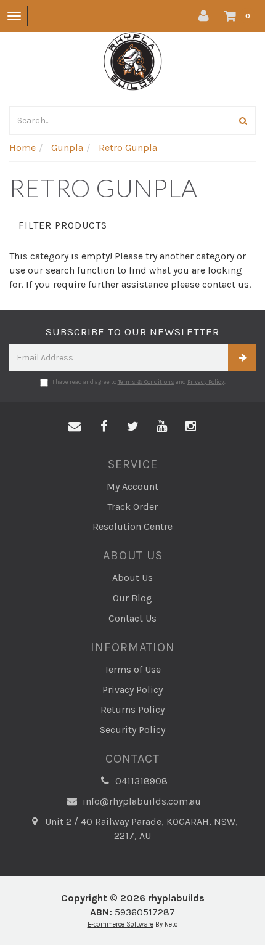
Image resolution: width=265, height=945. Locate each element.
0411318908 (140, 781)
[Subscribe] (242, 357)
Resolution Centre (132, 526)
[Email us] (74, 427)
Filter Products (62, 225)
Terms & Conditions (146, 382)
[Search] (243, 120)
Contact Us (132, 618)
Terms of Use (132, 669)
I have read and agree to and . (139, 382)
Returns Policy (132, 709)
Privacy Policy (205, 382)
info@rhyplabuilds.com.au (140, 801)
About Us (132, 577)
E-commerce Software (120, 924)
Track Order (132, 507)
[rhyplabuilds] (133, 60)
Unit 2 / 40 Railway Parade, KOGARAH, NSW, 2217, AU (140, 829)
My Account (132, 486)
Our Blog (132, 598)
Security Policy (132, 730)
